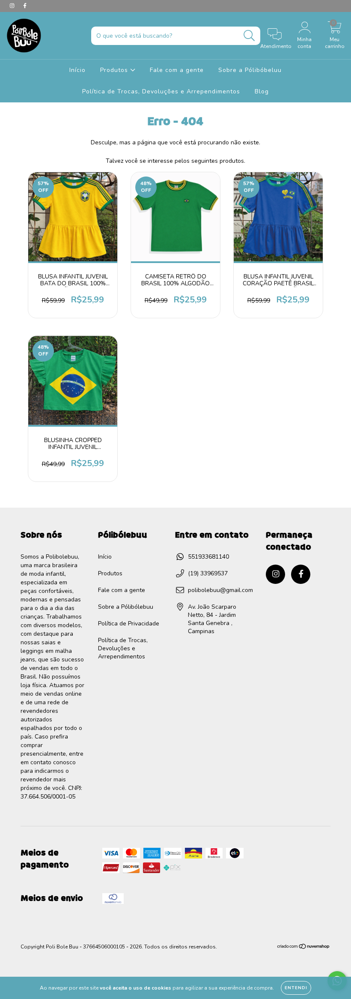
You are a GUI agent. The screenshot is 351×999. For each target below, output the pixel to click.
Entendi (296, 988)
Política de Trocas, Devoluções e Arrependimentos (161, 91)
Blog (262, 91)
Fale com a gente (177, 70)
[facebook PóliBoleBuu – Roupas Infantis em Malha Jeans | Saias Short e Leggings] (24, 6)
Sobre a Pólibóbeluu (250, 70)
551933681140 (208, 557)
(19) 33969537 (208, 573)
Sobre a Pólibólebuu (125, 607)
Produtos (115, 70)
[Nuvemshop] (303, 947)
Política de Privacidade (128, 623)
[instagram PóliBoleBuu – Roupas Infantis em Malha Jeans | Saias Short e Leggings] (12, 6)
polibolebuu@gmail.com (220, 590)
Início (77, 70)
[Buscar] (249, 36)
